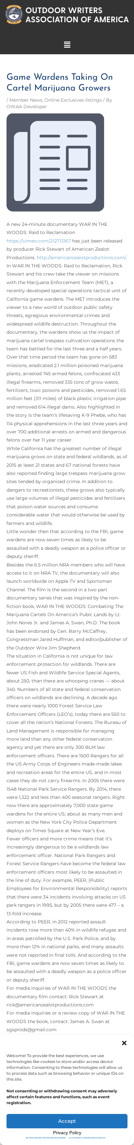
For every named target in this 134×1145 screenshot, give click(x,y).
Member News (25, 100)
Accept (67, 1121)
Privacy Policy (67, 1132)
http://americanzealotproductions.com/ (81, 257)
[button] (124, 1043)
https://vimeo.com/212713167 (39, 241)
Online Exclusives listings (73, 100)
